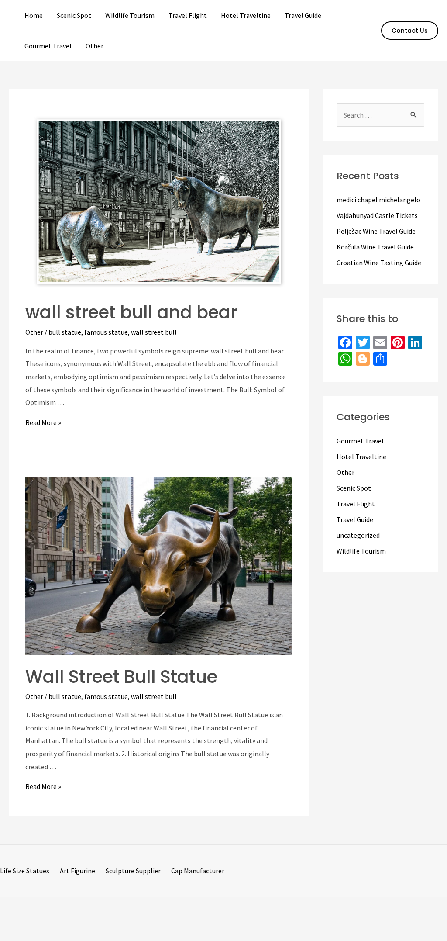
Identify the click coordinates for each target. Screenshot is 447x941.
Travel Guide (303, 15)
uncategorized (358, 535)
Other (94, 46)
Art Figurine (79, 870)
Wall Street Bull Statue (121, 676)
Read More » (43, 422)
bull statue (64, 332)
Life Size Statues (26, 870)
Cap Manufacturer (197, 870)
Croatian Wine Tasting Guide (379, 262)
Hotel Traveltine (246, 15)
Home (33, 15)
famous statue (106, 332)
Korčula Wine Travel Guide (375, 246)
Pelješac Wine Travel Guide (376, 231)
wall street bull (154, 332)
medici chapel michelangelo (378, 199)
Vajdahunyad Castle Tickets (377, 215)
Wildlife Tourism (130, 15)
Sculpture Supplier (135, 870)
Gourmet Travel (48, 46)
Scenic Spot (74, 15)
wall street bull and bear (131, 312)
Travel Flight (187, 15)
